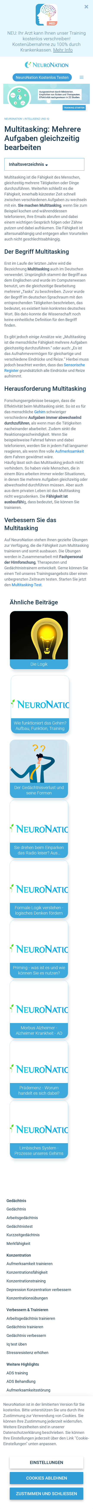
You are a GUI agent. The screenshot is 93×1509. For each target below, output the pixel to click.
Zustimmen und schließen (46, 1493)
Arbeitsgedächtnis (22, 1217)
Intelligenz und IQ (36, 118)
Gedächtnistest (19, 1226)
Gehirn (39, 412)
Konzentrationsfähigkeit (27, 1272)
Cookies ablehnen (46, 1478)
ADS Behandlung (20, 1381)
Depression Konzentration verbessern (38, 1289)
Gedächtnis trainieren (24, 1327)
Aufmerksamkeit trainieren (29, 1263)
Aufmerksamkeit (69, 451)
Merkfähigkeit (18, 1243)
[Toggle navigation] (81, 77)
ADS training (17, 1373)
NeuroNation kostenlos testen (42, 77)
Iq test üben (16, 1344)
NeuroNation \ (14, 118)
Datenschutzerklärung (22, 1432)
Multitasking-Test (26, 585)
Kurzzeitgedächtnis (23, 1235)
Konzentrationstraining (26, 1281)
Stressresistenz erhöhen (27, 1352)
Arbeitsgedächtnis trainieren (30, 1318)
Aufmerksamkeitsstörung (28, 1390)
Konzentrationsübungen (27, 1298)
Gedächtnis (16, 1209)
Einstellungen (46, 1462)
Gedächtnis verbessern (26, 1335)
